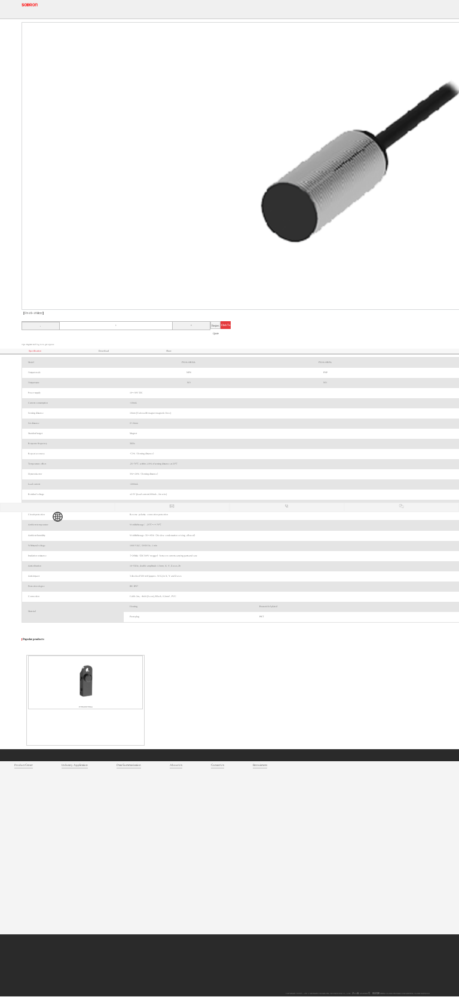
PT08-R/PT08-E (86, 707)
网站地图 (375, 993)
